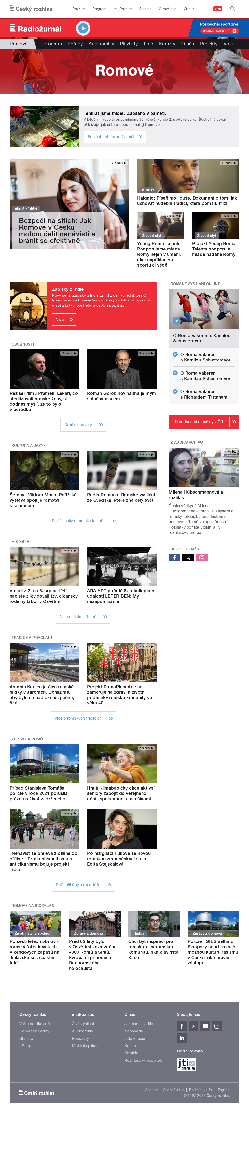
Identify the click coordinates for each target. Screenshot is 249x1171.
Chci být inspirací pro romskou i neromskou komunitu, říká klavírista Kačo (153, 949)
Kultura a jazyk (29, 445)
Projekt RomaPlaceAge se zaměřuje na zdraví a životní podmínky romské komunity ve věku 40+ (119, 694)
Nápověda (133, 1031)
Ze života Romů (27, 739)
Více (231, 43)
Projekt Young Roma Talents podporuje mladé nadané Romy (214, 249)
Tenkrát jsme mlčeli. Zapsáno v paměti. (125, 113)
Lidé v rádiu (134, 1038)
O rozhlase (168, 9)
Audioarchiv (101, 43)
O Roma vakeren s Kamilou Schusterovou (202, 338)
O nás (187, 43)
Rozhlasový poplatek (143, 1060)
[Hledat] (232, 9)
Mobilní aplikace (86, 1045)
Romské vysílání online (195, 284)
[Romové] (124, 71)
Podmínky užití (201, 1090)
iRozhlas (78, 9)
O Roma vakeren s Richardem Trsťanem (204, 394)
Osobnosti (23, 344)
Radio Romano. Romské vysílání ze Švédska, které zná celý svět (121, 497)
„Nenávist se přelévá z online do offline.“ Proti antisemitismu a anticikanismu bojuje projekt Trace (43, 861)
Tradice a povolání (32, 637)
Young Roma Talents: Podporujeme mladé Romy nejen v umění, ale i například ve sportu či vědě (159, 254)
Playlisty (129, 43)
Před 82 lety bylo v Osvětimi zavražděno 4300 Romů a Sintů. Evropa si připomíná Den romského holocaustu (93, 955)
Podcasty (80, 1038)
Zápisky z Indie (68, 289)
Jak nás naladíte (138, 1023)
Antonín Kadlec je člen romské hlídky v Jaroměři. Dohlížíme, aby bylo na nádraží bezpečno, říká (42, 694)
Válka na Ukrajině (34, 1023)
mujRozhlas (123, 9)
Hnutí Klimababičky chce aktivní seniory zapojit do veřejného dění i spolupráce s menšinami (120, 793)
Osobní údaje (174, 1090)
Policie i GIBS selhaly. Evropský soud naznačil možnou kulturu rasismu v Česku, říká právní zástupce (213, 952)
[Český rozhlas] (31, 9)
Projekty (209, 43)
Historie (20, 542)
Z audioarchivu (187, 442)
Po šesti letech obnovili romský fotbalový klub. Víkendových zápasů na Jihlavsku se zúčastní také (34, 952)
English (224, 1090)
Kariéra (130, 1045)
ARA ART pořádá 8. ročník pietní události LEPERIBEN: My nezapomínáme (121, 596)
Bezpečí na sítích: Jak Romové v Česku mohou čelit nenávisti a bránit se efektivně (57, 230)
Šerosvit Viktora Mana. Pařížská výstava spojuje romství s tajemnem (43, 500)
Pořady (75, 43)
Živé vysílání (83, 1023)
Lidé (148, 43)
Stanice (145, 9)
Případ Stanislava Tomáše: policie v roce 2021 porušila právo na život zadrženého (39, 793)
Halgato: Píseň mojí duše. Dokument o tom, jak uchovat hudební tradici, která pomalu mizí (187, 200)
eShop (25, 1045)
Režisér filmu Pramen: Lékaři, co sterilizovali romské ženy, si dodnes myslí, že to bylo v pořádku (44, 401)
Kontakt (131, 1053)
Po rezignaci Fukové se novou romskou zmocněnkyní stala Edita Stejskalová (119, 859)
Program (99, 9)
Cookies (151, 1090)
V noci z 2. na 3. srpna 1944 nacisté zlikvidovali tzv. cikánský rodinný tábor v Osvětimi (44, 596)
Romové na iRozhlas (33, 905)
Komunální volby (34, 1031)
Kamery (167, 43)
